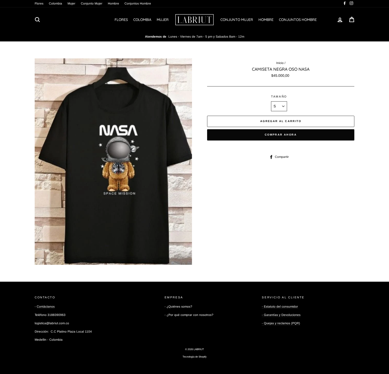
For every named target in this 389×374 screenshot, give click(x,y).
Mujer (71, 3)
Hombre (113, 3)
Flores (39, 3)
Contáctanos (46, 306)
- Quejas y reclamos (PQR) (281, 323)
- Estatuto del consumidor (280, 306)
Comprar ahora (281, 134)
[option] (194, 36)
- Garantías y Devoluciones (281, 315)
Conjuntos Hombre (137, 3)
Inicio (280, 63)
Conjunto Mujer (91, 3)
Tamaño (279, 96)
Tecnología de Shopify (195, 356)
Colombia (55, 3)
